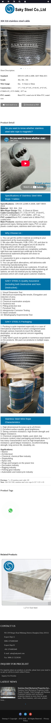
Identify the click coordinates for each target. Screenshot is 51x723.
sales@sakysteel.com (17, 653)
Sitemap (5, 719)
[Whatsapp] (10, 510)
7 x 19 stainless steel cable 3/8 (18, 480)
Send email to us (11, 105)
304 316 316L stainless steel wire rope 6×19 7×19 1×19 (24, 482)
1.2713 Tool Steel (30, 608)
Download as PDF (32, 105)
